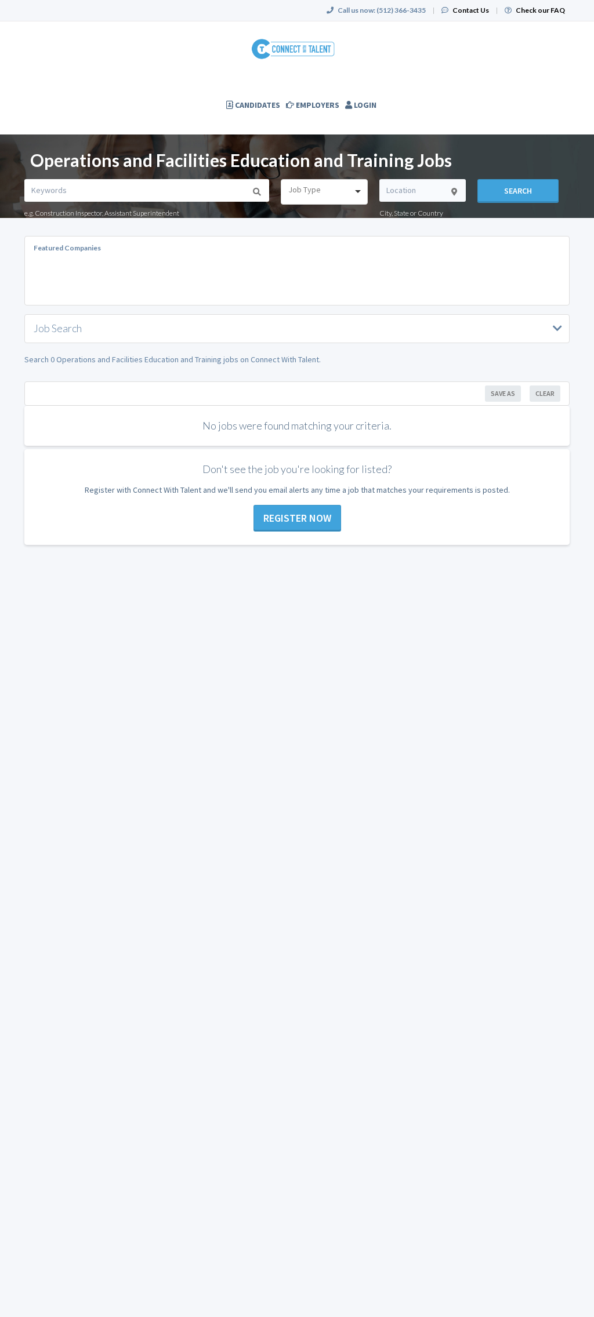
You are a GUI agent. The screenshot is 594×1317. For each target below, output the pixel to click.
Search (518, 190)
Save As (503, 393)
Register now (297, 518)
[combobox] (324, 192)
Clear (545, 393)
